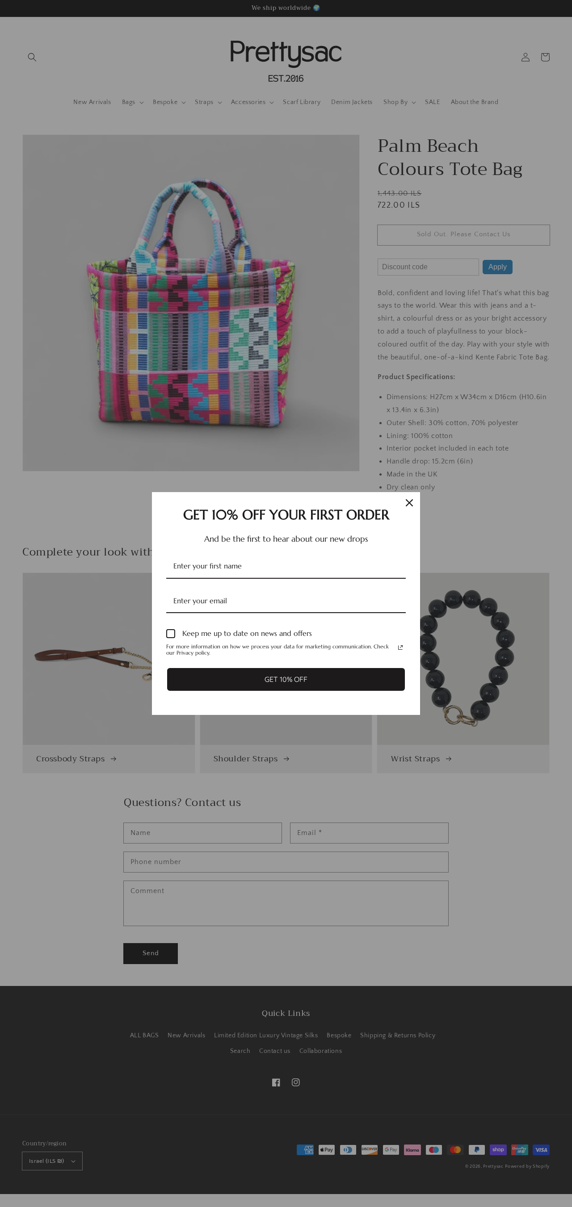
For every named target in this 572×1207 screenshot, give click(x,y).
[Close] (409, 503)
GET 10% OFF (286, 679)
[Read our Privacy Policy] (400, 647)
